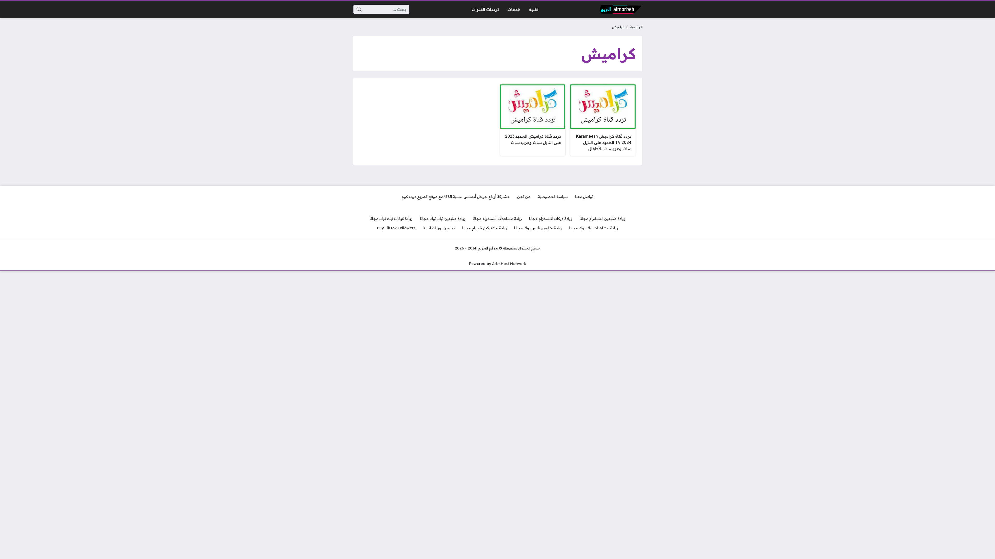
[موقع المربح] (620, 9)
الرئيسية (636, 27)
